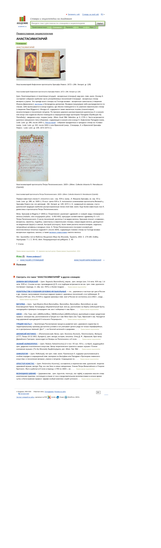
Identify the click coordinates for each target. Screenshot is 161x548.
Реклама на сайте (60, 391)
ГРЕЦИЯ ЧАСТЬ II (24, 324)
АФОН (19, 314)
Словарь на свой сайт (90, 14)
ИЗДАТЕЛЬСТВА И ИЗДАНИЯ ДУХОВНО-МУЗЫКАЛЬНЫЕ (41, 291)
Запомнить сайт (74, 14)
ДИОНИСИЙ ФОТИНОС (26, 334)
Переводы (69, 27)
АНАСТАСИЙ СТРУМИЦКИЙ (32, 260)
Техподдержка (49, 391)
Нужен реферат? (34, 256)
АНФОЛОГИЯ (22, 354)
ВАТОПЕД (20, 304)
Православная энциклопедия (40, 27)
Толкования (57, 27)
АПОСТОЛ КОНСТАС (25, 364)
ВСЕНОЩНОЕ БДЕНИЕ (26, 373)
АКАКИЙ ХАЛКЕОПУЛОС (27, 344)
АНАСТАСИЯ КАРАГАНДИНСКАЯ (87, 260)
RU (102, 14)
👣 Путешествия (23, 393)
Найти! (100, 23)
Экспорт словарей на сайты (25, 397)
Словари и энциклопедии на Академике (51, 19)
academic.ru (22, 26)
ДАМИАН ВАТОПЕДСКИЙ (27, 282)
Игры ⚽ (93, 27)
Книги (81, 27)
